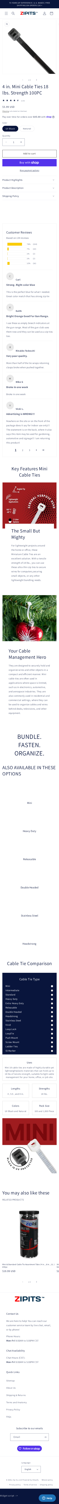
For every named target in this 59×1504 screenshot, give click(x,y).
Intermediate (12, 990)
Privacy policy (15, 1485)
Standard (10, 994)
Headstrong (12, 1016)
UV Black (10, 128)
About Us (11, 1387)
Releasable (11, 1007)
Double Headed (14, 1011)
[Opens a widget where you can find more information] (47, 1498)
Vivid (8, 1024)
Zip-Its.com (17, 1480)
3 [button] (29, 450)
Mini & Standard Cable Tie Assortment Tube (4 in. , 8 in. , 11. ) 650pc (28, 1265)
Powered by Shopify (30, 1480)
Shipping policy (46, 1485)
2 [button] (22, 450)
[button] (6, 13)
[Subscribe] (45, 1437)
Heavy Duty (12, 998)
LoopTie (10, 1033)
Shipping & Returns (16, 1395)
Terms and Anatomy (16, 1402)
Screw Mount (12, 1042)
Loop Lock (11, 1029)
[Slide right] (36, 79)
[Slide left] (22, 79)
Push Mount (12, 1037)
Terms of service (30, 1485)
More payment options (29, 170)
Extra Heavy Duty (15, 1003)
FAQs (8, 1416)
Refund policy (47, 1480)
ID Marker (11, 1050)
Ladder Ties (12, 1046)
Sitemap (10, 1380)
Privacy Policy (13, 1409)
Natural (28, 129)
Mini (8, 985)
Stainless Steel (13, 1020)
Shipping (5, 111)
